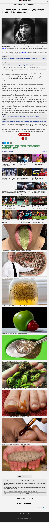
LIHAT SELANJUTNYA (24, 134)
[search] (47, 1)
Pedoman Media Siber (26, 516)
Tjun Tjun (4, 48)
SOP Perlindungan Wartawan (39, 516)
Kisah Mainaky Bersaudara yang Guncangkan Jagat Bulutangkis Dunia (21, 116)
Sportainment (31, 4)
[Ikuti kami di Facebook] (21, 513)
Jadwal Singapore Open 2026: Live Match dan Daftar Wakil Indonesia (19, 480)
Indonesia (45, 73)
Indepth (25, 4)
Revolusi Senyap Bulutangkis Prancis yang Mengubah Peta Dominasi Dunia (20, 491)
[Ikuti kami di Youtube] (28, 513)
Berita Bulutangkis (36, 146)
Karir (19, 516)
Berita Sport (30, 146)
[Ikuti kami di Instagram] (26, 513)
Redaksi (14, 516)
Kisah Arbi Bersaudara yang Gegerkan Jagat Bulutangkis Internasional (21, 65)
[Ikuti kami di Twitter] (23, 513)
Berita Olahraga (23, 146)
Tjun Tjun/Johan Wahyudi (9, 146)
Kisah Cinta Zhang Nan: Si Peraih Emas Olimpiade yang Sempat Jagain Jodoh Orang (24, 121)
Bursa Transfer (18, 4)
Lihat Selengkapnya (42, 507)
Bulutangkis (17, 146)
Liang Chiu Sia (24, 52)
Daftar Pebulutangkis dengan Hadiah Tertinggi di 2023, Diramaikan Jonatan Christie (22, 493)
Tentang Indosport (6, 516)
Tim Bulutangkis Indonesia (6, 148)
